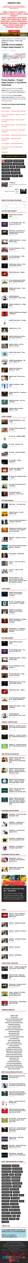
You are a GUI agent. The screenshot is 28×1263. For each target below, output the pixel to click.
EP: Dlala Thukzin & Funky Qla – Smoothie (17, 428)
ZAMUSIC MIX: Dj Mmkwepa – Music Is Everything (17, 868)
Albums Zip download (14, 1069)
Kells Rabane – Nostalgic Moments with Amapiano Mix (17, 1154)
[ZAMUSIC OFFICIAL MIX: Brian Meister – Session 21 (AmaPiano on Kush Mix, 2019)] (5, 792)
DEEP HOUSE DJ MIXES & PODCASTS (12, 1072)
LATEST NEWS (6, 589)
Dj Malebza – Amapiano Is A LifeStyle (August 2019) (16, 847)
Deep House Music (7, 1192)
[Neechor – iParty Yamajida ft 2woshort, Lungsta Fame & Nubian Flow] (5, 916)
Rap (18, 1216)
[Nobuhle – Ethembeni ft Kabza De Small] (5, 942)
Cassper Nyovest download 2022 (14, 1029)
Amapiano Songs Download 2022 (14, 1022)
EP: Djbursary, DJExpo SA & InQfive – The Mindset (16, 469)
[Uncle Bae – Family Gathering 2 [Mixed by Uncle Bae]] (5, 1148)
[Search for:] (14, 206)
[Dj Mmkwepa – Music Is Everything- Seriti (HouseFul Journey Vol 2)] (5, 861)
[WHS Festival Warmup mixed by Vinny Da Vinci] (5, 1079)
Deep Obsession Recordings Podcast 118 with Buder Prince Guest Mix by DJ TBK (17, 1110)
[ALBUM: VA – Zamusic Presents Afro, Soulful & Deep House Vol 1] (5, 747)
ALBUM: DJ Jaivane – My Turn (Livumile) (17, 401)
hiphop (21, 1201)
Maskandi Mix (5, 1213)
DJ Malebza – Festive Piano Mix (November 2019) (17, 814)
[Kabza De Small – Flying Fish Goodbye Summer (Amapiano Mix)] (5, 978)
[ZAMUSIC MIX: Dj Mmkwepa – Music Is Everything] (5, 870)
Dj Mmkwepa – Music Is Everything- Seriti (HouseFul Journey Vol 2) (17, 859)
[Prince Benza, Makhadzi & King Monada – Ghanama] (5, 549)
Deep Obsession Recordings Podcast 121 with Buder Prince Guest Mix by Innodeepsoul (17, 1093)
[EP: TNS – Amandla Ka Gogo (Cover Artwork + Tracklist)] (5, 605)
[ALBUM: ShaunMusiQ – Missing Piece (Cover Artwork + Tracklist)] (5, 622)
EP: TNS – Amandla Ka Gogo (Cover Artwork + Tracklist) (16, 602)
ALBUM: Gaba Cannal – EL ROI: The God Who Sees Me (17, 264)
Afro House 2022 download (14, 1063)
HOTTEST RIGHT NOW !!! (9, 211)
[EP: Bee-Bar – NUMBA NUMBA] (5, 439)
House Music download (14, 1061)
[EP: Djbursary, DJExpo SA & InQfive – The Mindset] (5, 471)
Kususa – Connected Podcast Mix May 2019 (17, 1101)
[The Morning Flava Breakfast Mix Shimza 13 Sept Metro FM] (5, 1087)
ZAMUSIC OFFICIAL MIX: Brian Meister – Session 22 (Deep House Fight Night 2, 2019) (17, 781)
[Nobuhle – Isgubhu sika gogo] (5, 926)
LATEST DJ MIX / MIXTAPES (10, 963)
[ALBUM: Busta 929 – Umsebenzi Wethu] (5, 395)
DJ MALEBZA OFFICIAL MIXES (10, 810)
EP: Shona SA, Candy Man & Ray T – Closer (17, 477)
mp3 (14, 1216)
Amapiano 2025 (6, 1180)
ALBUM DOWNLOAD (19, 39)
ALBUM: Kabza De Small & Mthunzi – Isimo (16, 409)
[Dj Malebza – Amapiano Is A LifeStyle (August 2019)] (5, 849)
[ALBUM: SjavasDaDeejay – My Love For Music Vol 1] (5, 363)
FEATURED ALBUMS (7, 638)
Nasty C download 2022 (14, 1028)
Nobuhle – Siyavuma (14, 947)
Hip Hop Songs (6, 1207)
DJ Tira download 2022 (14, 1042)
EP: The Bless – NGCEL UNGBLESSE (15, 461)
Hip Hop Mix (5, 1204)
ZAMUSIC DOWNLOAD (7, 39)
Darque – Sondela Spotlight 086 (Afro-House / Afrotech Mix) (17, 967)
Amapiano (18, 1174)
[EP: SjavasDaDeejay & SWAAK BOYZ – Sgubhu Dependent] (5, 283)
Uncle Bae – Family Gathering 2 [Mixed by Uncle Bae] (17, 1146)
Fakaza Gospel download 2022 (14, 1056)
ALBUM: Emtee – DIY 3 (15, 328)
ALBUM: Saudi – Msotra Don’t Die (17, 377)
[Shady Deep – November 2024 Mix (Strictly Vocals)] (5, 987)
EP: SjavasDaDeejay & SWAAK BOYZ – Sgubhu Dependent (17, 280)
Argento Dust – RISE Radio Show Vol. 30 (16, 1138)
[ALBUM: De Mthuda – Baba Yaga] (5, 387)
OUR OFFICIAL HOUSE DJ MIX (10, 754)
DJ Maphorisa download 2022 (14, 1049)
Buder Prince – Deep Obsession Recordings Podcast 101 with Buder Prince (17, 1129)
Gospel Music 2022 (14, 1058)
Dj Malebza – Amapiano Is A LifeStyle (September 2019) (16, 839)
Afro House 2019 (6, 1168)
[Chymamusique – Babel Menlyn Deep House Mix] (5, 1004)
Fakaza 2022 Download (14, 1047)
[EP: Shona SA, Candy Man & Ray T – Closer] (5, 479)
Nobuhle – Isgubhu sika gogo (17, 923)
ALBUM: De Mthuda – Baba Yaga (16, 385)
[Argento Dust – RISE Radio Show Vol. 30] (5, 1140)
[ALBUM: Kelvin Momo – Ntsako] (5, 323)
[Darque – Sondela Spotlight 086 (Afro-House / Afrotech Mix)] (5, 970)
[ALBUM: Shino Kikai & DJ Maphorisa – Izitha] (5, 371)
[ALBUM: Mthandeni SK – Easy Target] (5, 423)
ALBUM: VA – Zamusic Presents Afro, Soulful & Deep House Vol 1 (17, 746)
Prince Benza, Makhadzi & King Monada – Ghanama (17, 546)
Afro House (9, 160)
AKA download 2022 (14, 1031)
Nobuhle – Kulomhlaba (15, 955)
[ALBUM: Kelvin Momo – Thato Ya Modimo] (5, 291)
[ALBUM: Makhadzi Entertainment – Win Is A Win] (5, 299)
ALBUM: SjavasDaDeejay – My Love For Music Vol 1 (17, 361)
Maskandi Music (16, 1213)
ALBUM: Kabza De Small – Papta (16, 215)
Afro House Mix (7, 163)
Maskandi (4, 1210)
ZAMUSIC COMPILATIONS (9, 722)
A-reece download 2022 (14, 1026)
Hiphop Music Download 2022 (14, 1051)
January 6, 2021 (6, 50)
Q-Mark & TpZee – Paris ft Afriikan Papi (16, 512)
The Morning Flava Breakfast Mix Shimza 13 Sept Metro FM (17, 1084)
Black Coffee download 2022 (14, 1044)
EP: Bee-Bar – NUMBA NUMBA (17, 436)
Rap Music (4, 1219)
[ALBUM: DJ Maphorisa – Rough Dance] (5, 307)
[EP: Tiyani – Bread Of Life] (5, 447)
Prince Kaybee (15, 173)
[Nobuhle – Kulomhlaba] (5, 958)
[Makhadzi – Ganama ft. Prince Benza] (5, 541)
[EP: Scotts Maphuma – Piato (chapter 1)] (5, 251)
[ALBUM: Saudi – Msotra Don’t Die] (5, 379)
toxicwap (12, 1219)
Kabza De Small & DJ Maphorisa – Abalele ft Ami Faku (17, 520)
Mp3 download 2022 (14, 1033)
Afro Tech (5, 166)
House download (14, 1060)
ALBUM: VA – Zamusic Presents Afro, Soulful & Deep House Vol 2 (17, 736)
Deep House (5, 1189)
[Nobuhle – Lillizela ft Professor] (5, 934)
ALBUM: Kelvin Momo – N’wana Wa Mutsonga (17, 240)
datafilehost (20, 166)
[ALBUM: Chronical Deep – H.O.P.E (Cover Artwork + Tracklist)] (5, 595)
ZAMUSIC (14, 50)
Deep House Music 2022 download (14, 1067)
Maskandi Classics (14, 1210)
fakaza (17, 169)
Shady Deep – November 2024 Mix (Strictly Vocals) (17, 985)
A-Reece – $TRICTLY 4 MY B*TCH (16, 570)
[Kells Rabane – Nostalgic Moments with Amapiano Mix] (5, 1156)
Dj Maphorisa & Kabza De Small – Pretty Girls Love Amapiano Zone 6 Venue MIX (17, 529)
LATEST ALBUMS (7, 416)
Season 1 (15, 176)
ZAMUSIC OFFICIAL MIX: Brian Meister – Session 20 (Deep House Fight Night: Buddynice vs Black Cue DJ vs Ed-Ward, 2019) (17, 801)
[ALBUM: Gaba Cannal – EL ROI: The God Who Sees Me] (5, 267)
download (6, 169)
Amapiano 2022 (6, 1177)
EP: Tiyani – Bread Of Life (16, 444)
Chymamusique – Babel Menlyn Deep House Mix (17, 1002)
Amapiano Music (6, 1183)
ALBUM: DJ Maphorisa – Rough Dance (17, 304)
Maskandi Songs (6, 1216)
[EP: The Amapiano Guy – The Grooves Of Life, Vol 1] (5, 226)
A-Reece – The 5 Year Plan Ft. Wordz (17, 562)
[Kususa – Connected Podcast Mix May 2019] (5, 1104)
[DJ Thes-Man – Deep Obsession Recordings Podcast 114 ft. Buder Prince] (5, 1121)
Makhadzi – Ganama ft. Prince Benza (17, 538)
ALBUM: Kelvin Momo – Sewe (17, 352)
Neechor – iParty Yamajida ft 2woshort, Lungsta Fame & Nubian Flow (17, 915)
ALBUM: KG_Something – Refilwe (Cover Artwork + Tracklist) (16, 611)
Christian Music (17, 1183)
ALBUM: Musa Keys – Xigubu (17, 272)
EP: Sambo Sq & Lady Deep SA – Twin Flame (17, 485)
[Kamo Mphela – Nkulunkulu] (5, 557)
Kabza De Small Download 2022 (14, 1019)
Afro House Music (18, 163)
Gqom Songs (14, 1201)
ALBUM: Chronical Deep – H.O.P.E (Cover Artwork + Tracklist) (16, 594)
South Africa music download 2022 (14, 1037)
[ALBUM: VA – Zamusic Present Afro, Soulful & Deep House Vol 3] (5, 729)
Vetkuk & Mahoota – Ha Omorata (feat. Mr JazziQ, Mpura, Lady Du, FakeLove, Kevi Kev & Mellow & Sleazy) (17, 580)
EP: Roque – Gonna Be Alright (17, 452)
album (12, 166)
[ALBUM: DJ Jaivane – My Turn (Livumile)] (5, 403)
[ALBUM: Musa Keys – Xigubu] (5, 275)
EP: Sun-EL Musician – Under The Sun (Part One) (16, 256)
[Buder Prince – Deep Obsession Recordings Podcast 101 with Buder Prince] (5, 1131)
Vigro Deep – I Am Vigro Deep (17, 504)
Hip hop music (14, 1204)
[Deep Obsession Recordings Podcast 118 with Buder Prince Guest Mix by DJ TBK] (5, 1112)
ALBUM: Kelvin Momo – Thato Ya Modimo (17, 288)
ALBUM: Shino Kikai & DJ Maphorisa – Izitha (15, 369)
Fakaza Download (14, 1045)
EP (12, 169)
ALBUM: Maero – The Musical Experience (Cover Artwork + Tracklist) (17, 630)
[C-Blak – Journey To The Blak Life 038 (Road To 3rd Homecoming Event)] (5, 995)
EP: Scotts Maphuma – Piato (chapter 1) (17, 248)
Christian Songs (6, 1186)
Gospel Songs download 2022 (14, 1054)
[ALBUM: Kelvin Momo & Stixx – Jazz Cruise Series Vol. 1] (5, 339)
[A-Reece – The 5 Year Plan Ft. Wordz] (5, 565)
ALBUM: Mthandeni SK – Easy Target (17, 420)
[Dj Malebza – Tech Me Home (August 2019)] (5, 833)
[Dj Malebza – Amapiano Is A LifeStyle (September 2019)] (5, 841)
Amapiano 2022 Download (14, 1021)
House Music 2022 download (14, 1065)
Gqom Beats (5, 1201)
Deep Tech (16, 1192)
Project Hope (6, 176)
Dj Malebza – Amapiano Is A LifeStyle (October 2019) (16, 823)
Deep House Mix (14, 1189)
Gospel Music (5, 1198)
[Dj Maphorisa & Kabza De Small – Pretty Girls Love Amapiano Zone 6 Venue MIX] (5, 531)
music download (14, 1038)
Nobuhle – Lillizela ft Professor (17, 931)
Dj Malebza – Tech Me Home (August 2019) (17, 831)
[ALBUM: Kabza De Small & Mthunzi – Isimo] (5, 411)
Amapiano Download (14, 1024)
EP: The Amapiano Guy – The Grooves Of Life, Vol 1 (17, 223)
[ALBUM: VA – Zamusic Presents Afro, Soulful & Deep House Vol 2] (5, 738)
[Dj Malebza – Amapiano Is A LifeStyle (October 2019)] (5, 825)
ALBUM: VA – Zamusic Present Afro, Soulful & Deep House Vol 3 (17, 727)
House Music (6, 173)
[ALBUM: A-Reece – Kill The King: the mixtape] (5, 347)
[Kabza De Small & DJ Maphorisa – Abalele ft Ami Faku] (5, 523)
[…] (16, 904)
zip (20, 176)
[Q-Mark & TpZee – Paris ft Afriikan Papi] (5, 515)
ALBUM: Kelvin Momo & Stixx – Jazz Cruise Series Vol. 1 (17, 337)
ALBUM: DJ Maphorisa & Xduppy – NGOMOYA (17, 312)
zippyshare (6, 179)
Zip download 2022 (14, 1035)
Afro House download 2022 (14, 1052)
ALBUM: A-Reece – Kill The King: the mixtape (16, 345)
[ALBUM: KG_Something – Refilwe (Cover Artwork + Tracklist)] (5, 613)
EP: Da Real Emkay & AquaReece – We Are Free (16, 493)
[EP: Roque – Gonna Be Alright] (5, 455)
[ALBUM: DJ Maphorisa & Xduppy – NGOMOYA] (5, 315)
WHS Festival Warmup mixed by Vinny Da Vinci (17, 1076)
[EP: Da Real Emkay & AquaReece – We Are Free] (5, 495)
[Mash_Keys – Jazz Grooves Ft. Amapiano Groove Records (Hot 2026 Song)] (5, 234)
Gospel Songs (15, 1198)
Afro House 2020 (18, 160)
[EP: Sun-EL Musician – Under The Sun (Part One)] (5, 259)
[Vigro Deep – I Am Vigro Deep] (5, 507)
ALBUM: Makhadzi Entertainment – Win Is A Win (17, 296)
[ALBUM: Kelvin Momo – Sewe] (5, 355)
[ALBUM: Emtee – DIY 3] (5, 331)
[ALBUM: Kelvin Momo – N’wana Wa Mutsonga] (5, 243)
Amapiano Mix (15, 1180)
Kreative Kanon (14, 1251)
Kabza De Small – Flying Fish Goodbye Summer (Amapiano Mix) (17, 976)
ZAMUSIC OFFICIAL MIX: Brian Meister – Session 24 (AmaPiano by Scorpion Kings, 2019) (17, 760)
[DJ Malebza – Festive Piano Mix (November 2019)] (5, 817)
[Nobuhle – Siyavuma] (5, 950)
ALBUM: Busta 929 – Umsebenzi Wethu (17, 393)
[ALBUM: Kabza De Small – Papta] (5, 218)
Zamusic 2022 (14, 1015)
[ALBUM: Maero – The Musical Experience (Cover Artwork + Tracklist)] (5, 631)
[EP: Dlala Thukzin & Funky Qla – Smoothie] (5, 431)
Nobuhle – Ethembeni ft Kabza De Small (17, 939)
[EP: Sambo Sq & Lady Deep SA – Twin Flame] (5, 487)
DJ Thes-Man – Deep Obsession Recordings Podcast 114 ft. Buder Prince (17, 1120)
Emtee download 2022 (14, 1040)
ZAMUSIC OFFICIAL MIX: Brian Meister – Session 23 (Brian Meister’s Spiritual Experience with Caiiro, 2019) (17, 771)
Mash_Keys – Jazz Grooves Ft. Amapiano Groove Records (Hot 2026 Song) (17, 232)
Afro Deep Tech (6, 1165)
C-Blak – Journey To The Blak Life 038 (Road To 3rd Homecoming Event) (17, 994)
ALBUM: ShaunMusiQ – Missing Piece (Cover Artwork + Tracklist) (17, 620)
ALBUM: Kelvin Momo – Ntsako (17, 320)
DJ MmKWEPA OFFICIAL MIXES (10, 854)
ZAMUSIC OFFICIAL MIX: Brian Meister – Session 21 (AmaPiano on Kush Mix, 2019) (17, 790)
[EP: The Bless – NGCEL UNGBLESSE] (5, 463)
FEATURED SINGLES (7, 500)
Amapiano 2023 (16, 1177)
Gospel (21, 1195)
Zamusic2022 (14, 1017)
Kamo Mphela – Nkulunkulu (16, 553)
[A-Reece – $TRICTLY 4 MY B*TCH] (5, 573)
